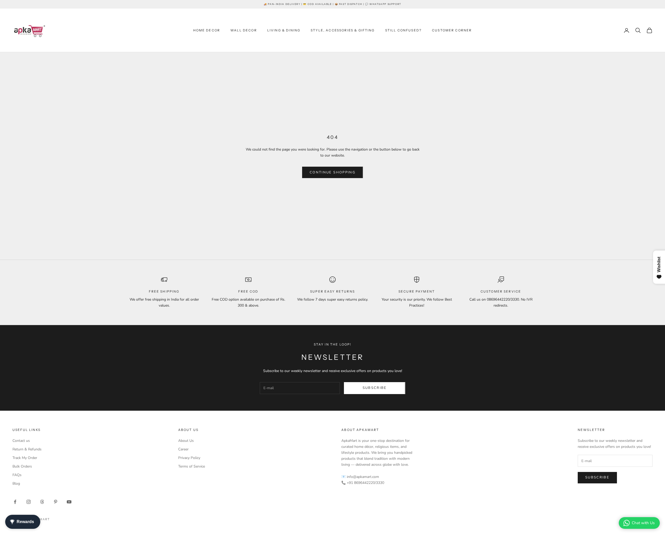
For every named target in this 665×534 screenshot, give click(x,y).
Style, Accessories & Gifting (343, 30)
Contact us (21, 440)
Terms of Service (191, 466)
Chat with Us (643, 522)
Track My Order (24, 457)
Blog (16, 483)
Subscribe (375, 388)
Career (183, 449)
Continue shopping (332, 172)
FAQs (17, 474)
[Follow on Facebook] (15, 501)
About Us (186, 440)
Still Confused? (403, 30)
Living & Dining (283, 30)
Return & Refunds (27, 449)
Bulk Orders (22, 466)
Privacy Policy (189, 457)
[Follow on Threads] (42, 501)
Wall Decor (243, 30)
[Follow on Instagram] (28, 501)
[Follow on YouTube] (69, 501)
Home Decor (206, 30)
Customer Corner (452, 30)
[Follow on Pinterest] (55, 501)
